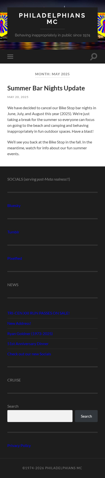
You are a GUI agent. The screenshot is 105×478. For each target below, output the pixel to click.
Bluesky (14, 205)
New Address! (19, 323)
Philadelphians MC (52, 18)
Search (13, 406)
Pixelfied (14, 258)
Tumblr (13, 231)
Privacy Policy (19, 445)
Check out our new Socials (29, 353)
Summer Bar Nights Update (46, 88)
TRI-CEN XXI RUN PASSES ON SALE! (38, 313)
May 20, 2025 (18, 97)
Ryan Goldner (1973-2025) (30, 333)
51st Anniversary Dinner (28, 343)
